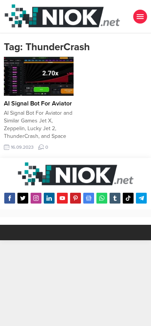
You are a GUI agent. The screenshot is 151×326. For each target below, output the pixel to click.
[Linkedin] (49, 198)
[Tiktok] (128, 198)
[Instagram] (36, 198)
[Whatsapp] (101, 198)
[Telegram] (141, 198)
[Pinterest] (75, 198)
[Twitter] (22, 198)
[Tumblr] (115, 198)
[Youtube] (62, 198)
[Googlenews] (88, 198)
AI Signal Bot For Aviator (38, 103)
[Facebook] (9, 198)
